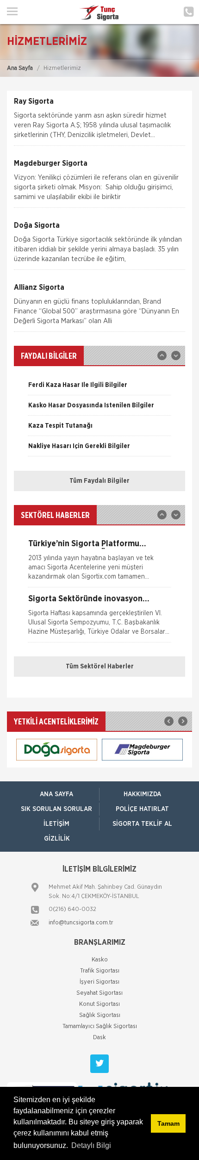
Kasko (100, 960)
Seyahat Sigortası (99, 993)
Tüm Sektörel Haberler (100, 666)
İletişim (56, 824)
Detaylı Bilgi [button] (91, 1145)
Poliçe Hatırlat (142, 809)
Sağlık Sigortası (99, 1015)
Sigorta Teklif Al (142, 824)
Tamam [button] (168, 1123)
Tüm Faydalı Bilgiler (99, 481)
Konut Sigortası (99, 1004)
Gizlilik (57, 839)
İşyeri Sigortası (99, 982)
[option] (99, 388)
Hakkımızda (142, 794)
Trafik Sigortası (99, 971)
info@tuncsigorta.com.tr (81, 923)
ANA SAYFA (56, 794)
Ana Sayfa (20, 68)
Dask (99, 1038)
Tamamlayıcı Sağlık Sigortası (99, 1026)
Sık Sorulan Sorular (56, 809)
